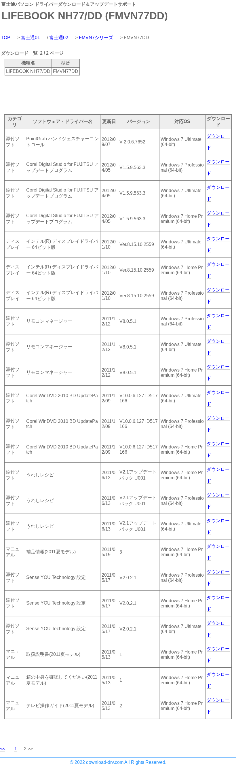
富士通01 (30, 37)
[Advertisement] (105, 94)
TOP (5, 37)
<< (2, 748)
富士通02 (58, 37)
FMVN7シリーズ (96, 37)
